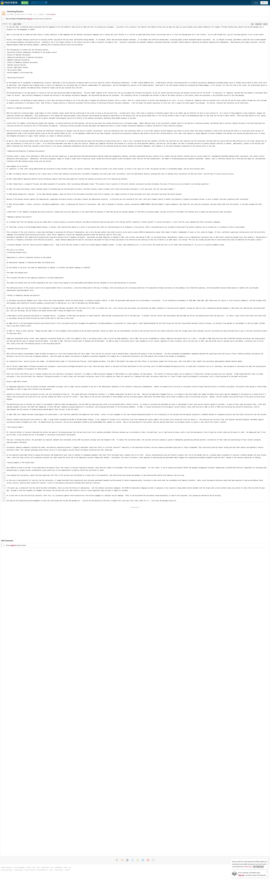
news (65, 867)
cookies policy (18, 870)
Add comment (51, 14)
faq (34, 867)
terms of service (30, 870)
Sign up (264, 3)
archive (28, 867)
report (265, 24)
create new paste (6, 867)
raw (252, 24)
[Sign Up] (234, 874)
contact (67, 870)
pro (70, 867)
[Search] (46, 2)
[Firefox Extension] (122, 860)
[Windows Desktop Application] (132, 860)
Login (256, 3)
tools (38, 867)
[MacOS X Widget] (143, 860)
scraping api (58, 867)
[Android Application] (137, 860)
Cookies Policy (247, 867)
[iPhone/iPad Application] (127, 860)
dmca (51, 870)
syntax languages (19, 867)
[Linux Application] (153, 860)
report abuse (59, 870)
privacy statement (6, 870)
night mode (45, 867)
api (52, 867)
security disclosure (42, 870)
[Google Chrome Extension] (117, 860)
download (258, 24)
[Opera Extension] (148, 860)
